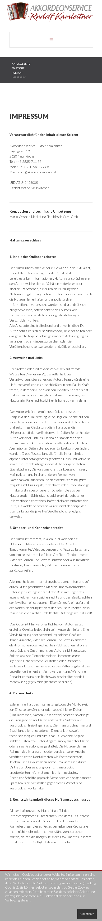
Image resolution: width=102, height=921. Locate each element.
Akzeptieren (87, 914)
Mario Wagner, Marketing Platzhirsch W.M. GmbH (44, 217)
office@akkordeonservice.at (36, 172)
